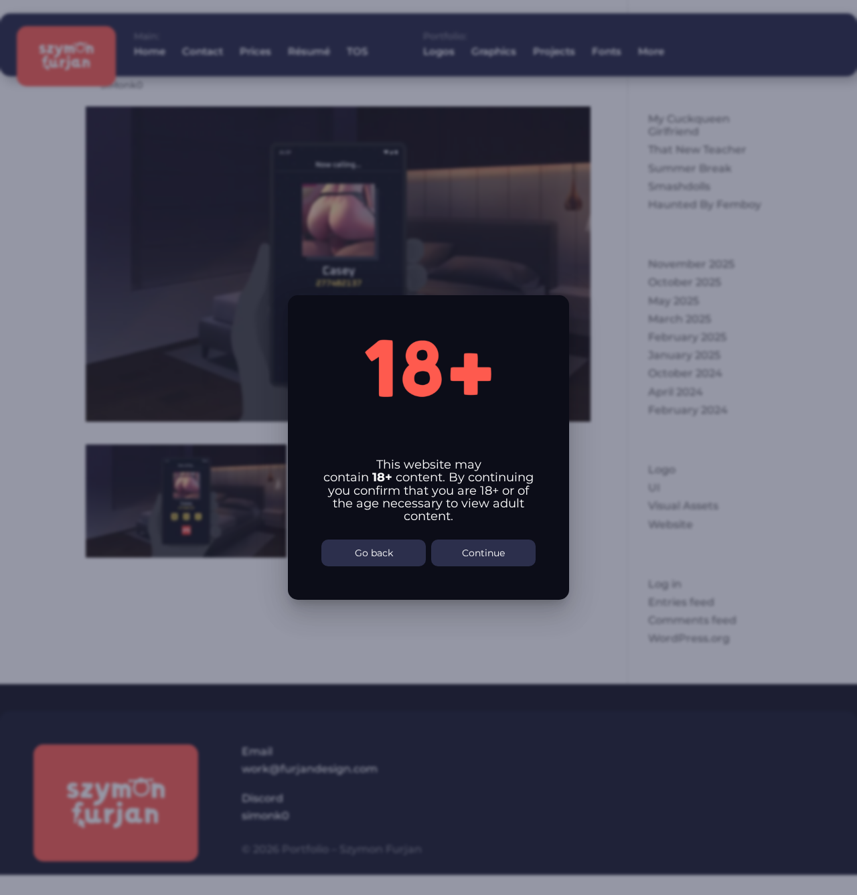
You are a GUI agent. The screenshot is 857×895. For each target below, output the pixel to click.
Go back (374, 553)
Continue (483, 553)
